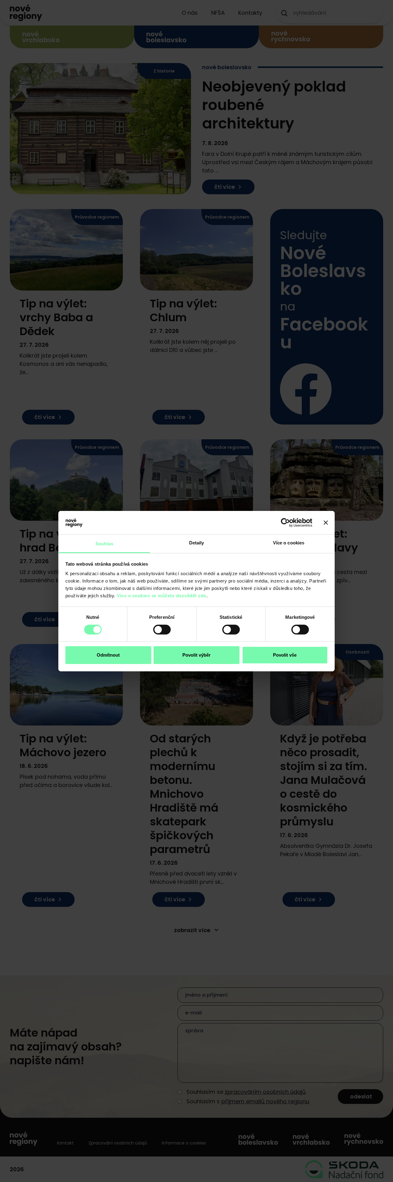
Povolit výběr (196, 655)
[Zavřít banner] (326, 522)
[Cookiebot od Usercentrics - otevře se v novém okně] (285, 522)
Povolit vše (285, 655)
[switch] (162, 629)
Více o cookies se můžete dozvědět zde (161, 595)
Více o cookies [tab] (288, 542)
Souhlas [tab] (104, 543)
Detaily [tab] (196, 542)
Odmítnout (108, 655)
